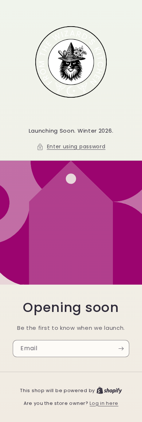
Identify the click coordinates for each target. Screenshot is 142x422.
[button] (71, 146)
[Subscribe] (121, 348)
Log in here (104, 403)
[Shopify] (109, 390)
